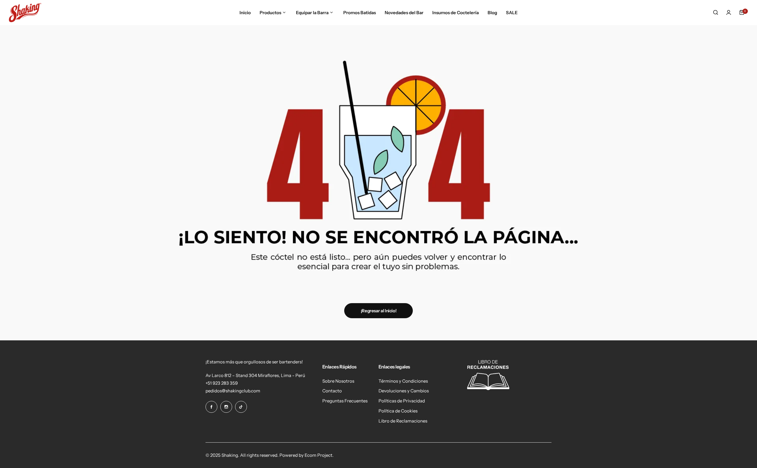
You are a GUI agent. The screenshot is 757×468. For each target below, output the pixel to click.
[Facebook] (211, 407)
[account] (728, 12)
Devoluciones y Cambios (403, 391)
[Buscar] (715, 12)
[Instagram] (226, 407)
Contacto (332, 391)
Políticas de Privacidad (401, 401)
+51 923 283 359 (222, 383)
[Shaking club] (25, 12)
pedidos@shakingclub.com (233, 391)
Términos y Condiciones (403, 381)
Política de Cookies (398, 411)
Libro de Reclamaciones (402, 421)
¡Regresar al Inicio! (379, 310)
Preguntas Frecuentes (345, 401)
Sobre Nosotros (338, 381)
